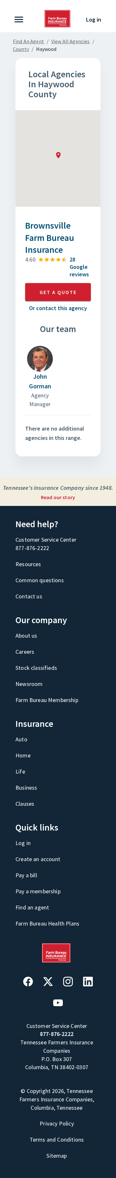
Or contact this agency (58, 308)
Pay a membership (38, 891)
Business (26, 787)
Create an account (37, 859)
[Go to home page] (58, 26)
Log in (93, 19)
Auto (21, 739)
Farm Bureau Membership (46, 700)
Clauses (24, 803)
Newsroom (29, 684)
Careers (24, 651)
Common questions (39, 580)
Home (23, 755)
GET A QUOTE (58, 292)
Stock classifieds (36, 667)
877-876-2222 (32, 548)
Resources (28, 564)
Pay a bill (26, 875)
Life (20, 771)
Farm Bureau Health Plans (47, 923)
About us (26, 635)
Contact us (28, 596)
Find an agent (32, 907)
